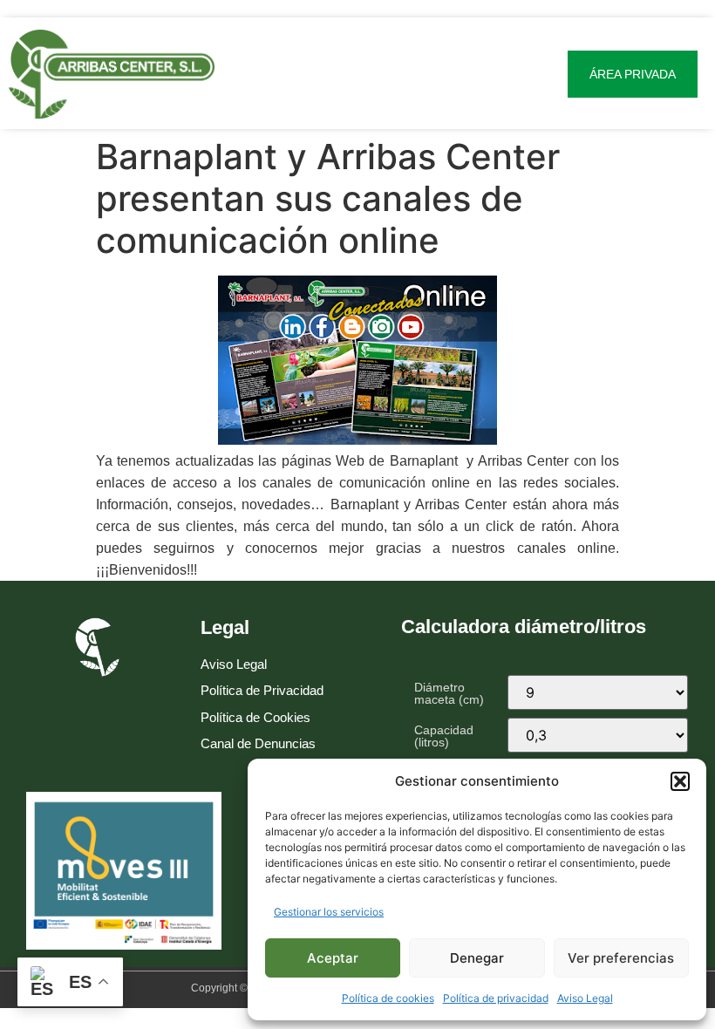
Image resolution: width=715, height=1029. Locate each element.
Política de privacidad (495, 998)
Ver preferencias (621, 958)
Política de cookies (388, 998)
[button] (680, 781)
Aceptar (332, 958)
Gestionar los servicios (329, 911)
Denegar (477, 958)
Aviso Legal (585, 998)
